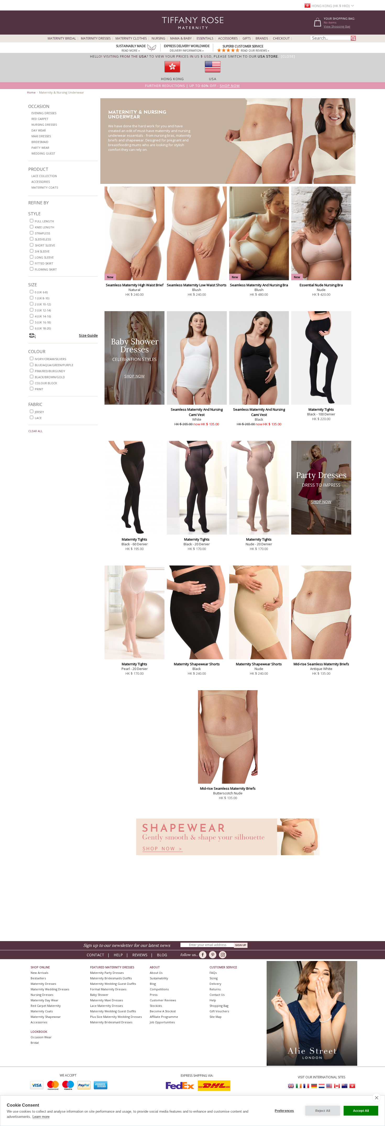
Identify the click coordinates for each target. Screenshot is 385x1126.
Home (31, 92)
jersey (39, 412)
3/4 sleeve (42, 251)
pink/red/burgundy (50, 371)
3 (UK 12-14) (43, 310)
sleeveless (43, 239)
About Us (156, 973)
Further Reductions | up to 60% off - (192, 85)
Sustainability (159, 978)
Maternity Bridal (62, 38)
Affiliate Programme (164, 1017)
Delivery (215, 984)
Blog (162, 954)
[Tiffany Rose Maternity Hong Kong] (352, 1086)
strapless (42, 233)
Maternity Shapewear (46, 1017)
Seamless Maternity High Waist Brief (134, 285)
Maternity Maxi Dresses (106, 1000)
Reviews (139, 954)
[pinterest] (213, 955)
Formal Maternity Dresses (108, 989)
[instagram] (223, 955)
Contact (95, 954)
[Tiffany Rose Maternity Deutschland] (314, 1086)
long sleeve (44, 257)
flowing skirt (46, 269)
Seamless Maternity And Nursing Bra (259, 285)
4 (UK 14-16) (43, 316)
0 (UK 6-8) (41, 292)
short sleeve (45, 245)
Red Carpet (39, 119)
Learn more (41, 1117)
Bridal (35, 1043)
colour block (46, 383)
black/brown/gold (50, 377)
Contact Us (217, 995)
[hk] (172, 74)
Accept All (361, 1111)
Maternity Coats (44, 187)
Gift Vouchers (219, 1011)
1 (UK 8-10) (42, 298)
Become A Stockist (163, 1011)
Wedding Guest (43, 153)
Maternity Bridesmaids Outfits (111, 978)
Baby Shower (99, 995)
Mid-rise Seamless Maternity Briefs (321, 664)
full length (44, 221)
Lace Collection (44, 176)
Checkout (281, 38)
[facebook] (203, 955)
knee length (44, 227)
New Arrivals (39, 973)
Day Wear (38, 130)
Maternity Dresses (96, 38)
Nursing (158, 38)
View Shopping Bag (337, 26)
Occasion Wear (41, 1037)
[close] (376, 1097)
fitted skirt (44, 263)
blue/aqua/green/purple (54, 365)
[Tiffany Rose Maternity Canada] (336, 1086)
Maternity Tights (321, 409)
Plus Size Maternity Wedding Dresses (116, 1017)
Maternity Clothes (131, 38)
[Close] (288, 56)
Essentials (205, 38)
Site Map (216, 1017)
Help (118, 954)
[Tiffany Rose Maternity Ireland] (298, 1086)
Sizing (214, 978)
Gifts (247, 38)
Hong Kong (172, 78)
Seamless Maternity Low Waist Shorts (197, 285)
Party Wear (40, 148)
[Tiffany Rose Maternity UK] (291, 1086)
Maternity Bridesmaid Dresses (111, 1022)
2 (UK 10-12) (43, 304)
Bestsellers (38, 978)
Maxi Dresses (41, 136)
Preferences (284, 1111)
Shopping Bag (219, 1006)
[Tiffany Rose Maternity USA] (329, 1086)
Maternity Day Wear (44, 1000)
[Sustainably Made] (151, 48)
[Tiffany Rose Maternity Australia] (344, 1086)
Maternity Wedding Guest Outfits (113, 984)
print (39, 389)
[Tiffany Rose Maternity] (169, 32)
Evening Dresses (43, 113)
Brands (262, 38)
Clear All (35, 431)
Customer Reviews (163, 1000)
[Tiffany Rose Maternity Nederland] (321, 1086)
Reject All (322, 1111)
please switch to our (246, 56)
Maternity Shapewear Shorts (197, 664)
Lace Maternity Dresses (106, 1006)
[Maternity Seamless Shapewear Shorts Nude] (228, 857)
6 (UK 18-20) (43, 328)
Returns (215, 989)
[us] (212, 74)
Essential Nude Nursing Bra (321, 285)
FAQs (213, 973)
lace (38, 418)
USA (212, 78)
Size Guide (88, 335)
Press (153, 995)
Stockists (156, 1006)
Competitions (159, 989)
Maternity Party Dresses (107, 973)
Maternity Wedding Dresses (50, 989)
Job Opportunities (162, 1022)
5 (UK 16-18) (43, 322)
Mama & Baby (181, 38)
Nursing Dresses (44, 125)
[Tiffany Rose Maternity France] (306, 1086)
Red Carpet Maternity (46, 1006)
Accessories (228, 38)
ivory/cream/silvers (50, 359)
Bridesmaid (39, 142)
